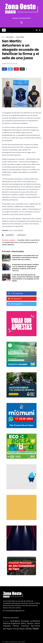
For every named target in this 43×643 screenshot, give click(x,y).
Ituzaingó (25, 621)
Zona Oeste (20, 37)
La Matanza (35, 621)
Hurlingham (15, 621)
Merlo (23, 623)
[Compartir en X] (10, 69)
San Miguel (7, 629)
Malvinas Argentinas (11, 623)
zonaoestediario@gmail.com (14, 611)
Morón (37, 623)
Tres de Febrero (19, 629)
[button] (4, 30)
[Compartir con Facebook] (4, 69)
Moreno (30, 623)
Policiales (7, 626)
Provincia (25, 626)
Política (16, 626)
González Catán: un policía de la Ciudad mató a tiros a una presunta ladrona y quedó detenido (20, 242)
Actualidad (6, 621)
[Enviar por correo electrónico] (22, 69)
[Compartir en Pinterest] (16, 69)
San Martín (9, 37)
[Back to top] (40, 640)
